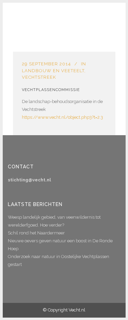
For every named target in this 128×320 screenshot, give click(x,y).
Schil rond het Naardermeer (36, 232)
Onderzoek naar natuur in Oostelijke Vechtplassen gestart (58, 260)
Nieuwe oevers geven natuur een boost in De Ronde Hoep (60, 244)
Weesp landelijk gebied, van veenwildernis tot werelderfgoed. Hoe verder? (54, 221)
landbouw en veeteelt (53, 70)
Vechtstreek (39, 77)
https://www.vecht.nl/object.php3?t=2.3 (62, 117)
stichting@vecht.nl (29, 179)
